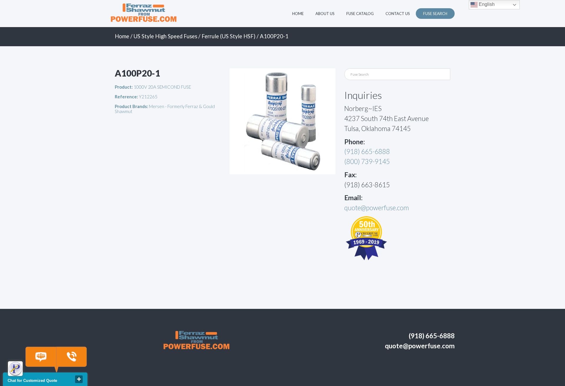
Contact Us (397, 13)
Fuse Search (435, 13)
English (486, 4)
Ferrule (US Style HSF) (228, 36)
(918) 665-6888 (367, 151)
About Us (325, 13)
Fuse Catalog (360, 13)
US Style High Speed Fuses (165, 36)
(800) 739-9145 (367, 161)
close (79, 379)
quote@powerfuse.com (376, 208)
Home (298, 13)
